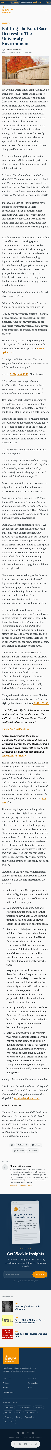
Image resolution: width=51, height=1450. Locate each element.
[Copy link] (36, 1444)
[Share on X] (14, 1444)
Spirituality (38, 1407)
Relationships (29, 1417)
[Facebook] (33, 1433)
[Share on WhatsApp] (31, 1444)
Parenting (8, 1417)
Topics (5, 1387)
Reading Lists (8, 1392)
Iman (16, 1304)
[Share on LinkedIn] (25, 1444)
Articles (6, 1383)
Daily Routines (9, 1422)
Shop (30, 1387)
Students (6, 23)
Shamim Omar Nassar (13, 49)
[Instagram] (28, 1433)
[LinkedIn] (18, 1433)
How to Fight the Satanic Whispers (27, 1307)
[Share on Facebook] (20, 1444)
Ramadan (8, 1412)
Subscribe (40, 1274)
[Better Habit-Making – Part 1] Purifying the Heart (30, 1321)
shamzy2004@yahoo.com (21, 1185)
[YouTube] (23, 1433)
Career (18, 1417)
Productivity (9, 1407)
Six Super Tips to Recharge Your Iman (31, 1335)
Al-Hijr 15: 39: (41, 703)
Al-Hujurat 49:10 (19, 374)
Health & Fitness (30, 1412)
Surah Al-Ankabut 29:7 (26, 1098)
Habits (17, 1317)
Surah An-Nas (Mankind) (16, 729)
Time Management (24, 1407)
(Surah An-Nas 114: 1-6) (14, 755)
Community (33, 1383)
